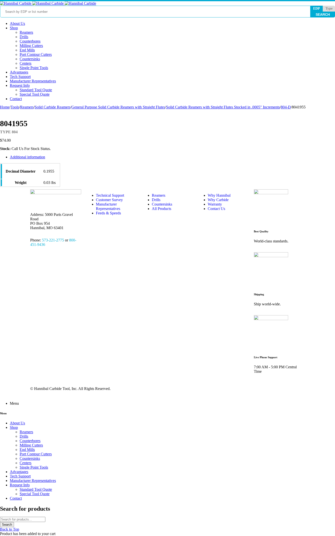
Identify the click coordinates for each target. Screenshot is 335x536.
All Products (161, 209)
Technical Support (110, 195)
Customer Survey (109, 200)
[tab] (122, 157)
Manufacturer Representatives (108, 206)
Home (5, 107)
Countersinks (162, 204)
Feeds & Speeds (108, 213)
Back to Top (9, 529)
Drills (156, 200)
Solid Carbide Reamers (52, 107)
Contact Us (216, 209)
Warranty (215, 204)
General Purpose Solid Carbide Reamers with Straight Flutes (118, 107)
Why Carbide (218, 200)
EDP (316, 8)
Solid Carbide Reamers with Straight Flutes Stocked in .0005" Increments (223, 107)
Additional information (27, 157)
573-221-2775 (53, 240)
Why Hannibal (219, 195)
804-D (286, 107)
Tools (15, 107)
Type (329, 8)
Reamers (27, 107)
